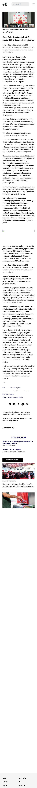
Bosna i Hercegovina (15, 387)
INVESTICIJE (22, 778)
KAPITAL (5, 782)
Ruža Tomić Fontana (8, 394)
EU (19, 782)
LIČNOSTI (21, 785)
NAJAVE (4, 785)
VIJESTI (4, 778)
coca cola (5, 391)
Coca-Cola (15, 391)
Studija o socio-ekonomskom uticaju (12, 397)
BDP (3, 387)
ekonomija (26, 391)
